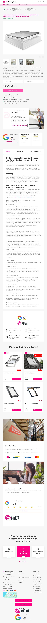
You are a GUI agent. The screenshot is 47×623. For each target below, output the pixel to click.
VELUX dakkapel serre (37, 590)
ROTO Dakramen (36, 575)
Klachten (20, 582)
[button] (38, 1)
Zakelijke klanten (23, 604)
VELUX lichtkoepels (18, 197)
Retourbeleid (21, 580)
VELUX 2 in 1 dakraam (37, 583)
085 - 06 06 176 (7, 579)
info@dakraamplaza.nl (9, 582)
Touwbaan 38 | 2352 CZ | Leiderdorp (9, 577)
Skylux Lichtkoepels (37, 581)
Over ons (20, 575)
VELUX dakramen (28, 197)
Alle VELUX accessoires (38, 592)
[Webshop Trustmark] (7, 9)
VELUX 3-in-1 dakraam (37, 584)
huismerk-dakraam (18, 4)
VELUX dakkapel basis (37, 588)
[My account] (40, 2)
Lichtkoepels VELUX (37, 579)
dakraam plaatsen (39, 4)
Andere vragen (22, 561)
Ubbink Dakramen (37, 577)
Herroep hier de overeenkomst (23, 600)
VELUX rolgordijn (36, 586)
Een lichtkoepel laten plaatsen (19, 125)
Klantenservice (22, 573)
